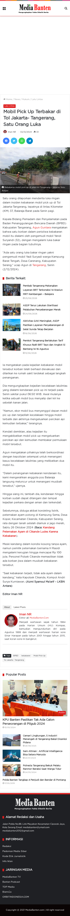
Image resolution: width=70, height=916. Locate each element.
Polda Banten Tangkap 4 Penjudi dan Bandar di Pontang (34, 780)
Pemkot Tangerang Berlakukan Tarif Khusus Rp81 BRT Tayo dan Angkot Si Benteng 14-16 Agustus (44, 345)
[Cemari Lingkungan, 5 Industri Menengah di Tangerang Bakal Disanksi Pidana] (12, 740)
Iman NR (12, 132)
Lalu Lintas (37, 99)
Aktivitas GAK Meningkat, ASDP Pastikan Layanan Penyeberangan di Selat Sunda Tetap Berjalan (43, 325)
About (7, 607)
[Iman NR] (11, 626)
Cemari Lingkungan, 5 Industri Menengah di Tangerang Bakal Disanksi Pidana (45, 739)
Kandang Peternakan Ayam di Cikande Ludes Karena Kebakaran (30, 531)
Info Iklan (7, 861)
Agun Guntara (42, 227)
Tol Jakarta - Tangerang (14, 660)
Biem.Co (7, 892)
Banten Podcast (11, 882)
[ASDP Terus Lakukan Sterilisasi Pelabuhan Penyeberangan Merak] (12, 309)
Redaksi (6, 846)
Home (8, 99)
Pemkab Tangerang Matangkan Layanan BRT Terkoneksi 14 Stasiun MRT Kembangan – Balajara (43, 290)
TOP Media (8, 887)
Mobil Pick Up (39, 656)
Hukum (25, 99)
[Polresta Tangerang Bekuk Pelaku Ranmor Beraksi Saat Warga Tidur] (12, 770)
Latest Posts (20, 607)
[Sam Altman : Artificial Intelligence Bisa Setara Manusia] (12, 756)
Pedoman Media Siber (14, 851)
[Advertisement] (35, 53)
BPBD (15, 656)
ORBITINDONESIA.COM (15, 897)
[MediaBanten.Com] (35, 8)
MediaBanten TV (11, 877)
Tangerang (39, 265)
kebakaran (25, 656)
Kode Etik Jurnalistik (14, 856)
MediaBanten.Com (39, 618)
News (17, 99)
